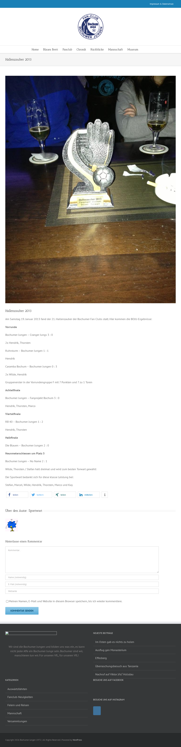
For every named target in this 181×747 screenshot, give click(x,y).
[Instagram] (97, 710)
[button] (144, 49)
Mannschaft (14, 713)
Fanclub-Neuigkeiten (20, 697)
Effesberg (101, 658)
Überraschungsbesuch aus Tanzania (116, 666)
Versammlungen (17, 721)
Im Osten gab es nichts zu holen (114, 642)
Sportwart (35, 511)
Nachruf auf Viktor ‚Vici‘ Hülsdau (114, 674)
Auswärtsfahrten (17, 689)
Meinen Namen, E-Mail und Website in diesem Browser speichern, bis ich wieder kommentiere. (65, 601)
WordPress (77, 740)
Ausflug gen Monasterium (110, 650)
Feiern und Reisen (18, 705)
